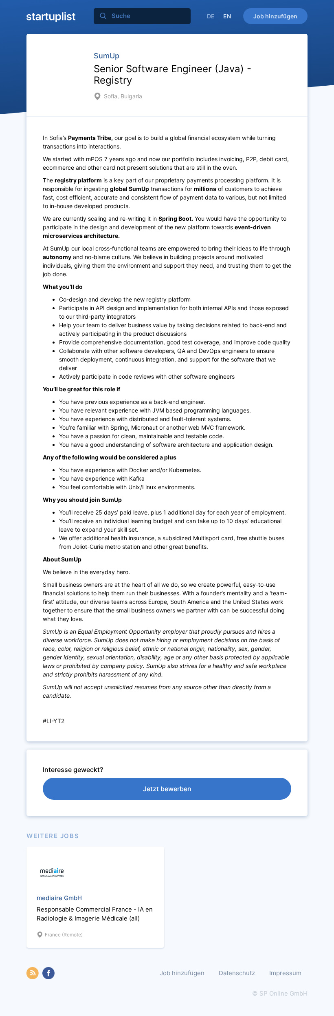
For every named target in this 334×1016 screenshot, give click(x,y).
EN (227, 16)
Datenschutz (237, 973)
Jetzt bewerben (167, 789)
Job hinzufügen (275, 16)
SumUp (106, 55)
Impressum (285, 973)
